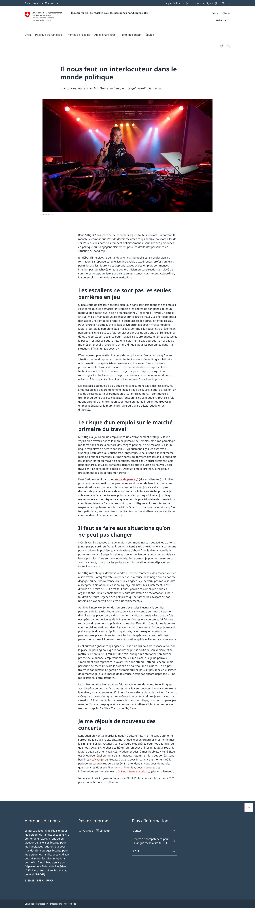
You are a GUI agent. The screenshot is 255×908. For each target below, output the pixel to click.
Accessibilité (70, 903)
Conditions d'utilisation (36, 903)
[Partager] (228, 45)
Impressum (56, 903)
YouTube (87, 830)
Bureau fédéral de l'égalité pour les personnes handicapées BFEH (110, 12)
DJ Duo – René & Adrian (132, 771)
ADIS (136, 851)
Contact (137, 830)
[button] (28, 34)
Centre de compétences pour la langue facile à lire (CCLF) (151, 841)
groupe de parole (124, 479)
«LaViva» (95, 759)
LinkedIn (105, 830)
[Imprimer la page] (221, 45)
